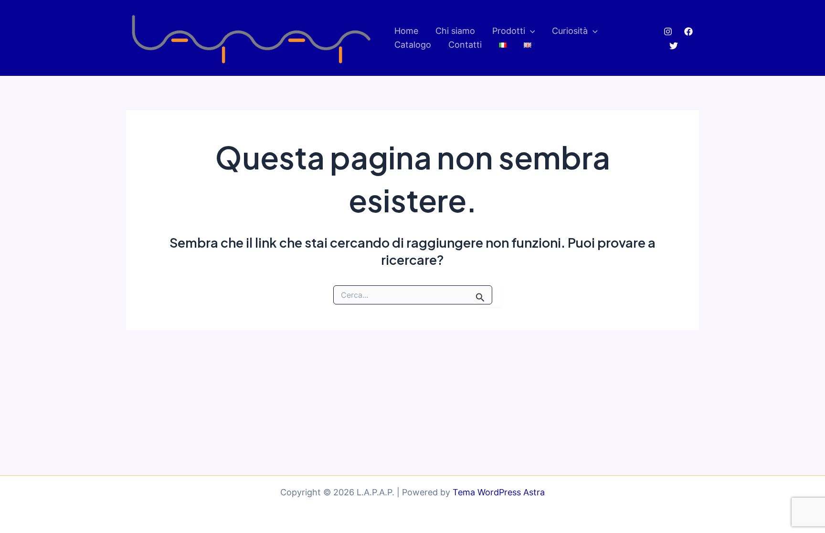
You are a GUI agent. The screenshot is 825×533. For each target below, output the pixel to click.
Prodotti (508, 31)
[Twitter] (673, 46)
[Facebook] (688, 31)
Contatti (465, 45)
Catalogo (412, 45)
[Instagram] (668, 31)
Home (406, 31)
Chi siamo (455, 31)
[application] (530, 31)
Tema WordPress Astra (499, 492)
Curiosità (570, 31)
